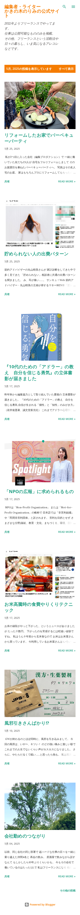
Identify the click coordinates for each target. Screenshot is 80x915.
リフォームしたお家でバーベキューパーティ (39, 138)
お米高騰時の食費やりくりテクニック (38, 607)
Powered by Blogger (42, 904)
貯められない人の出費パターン (36, 254)
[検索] (64, 6)
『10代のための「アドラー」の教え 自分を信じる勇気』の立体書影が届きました (39, 372)
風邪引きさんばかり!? (26, 723)
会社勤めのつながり (25, 836)
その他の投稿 (68, 890)
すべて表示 (66, 69)
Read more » (67, 181)
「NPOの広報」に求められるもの (39, 491)
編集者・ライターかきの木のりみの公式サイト (32, 11)
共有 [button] (7, 181)
